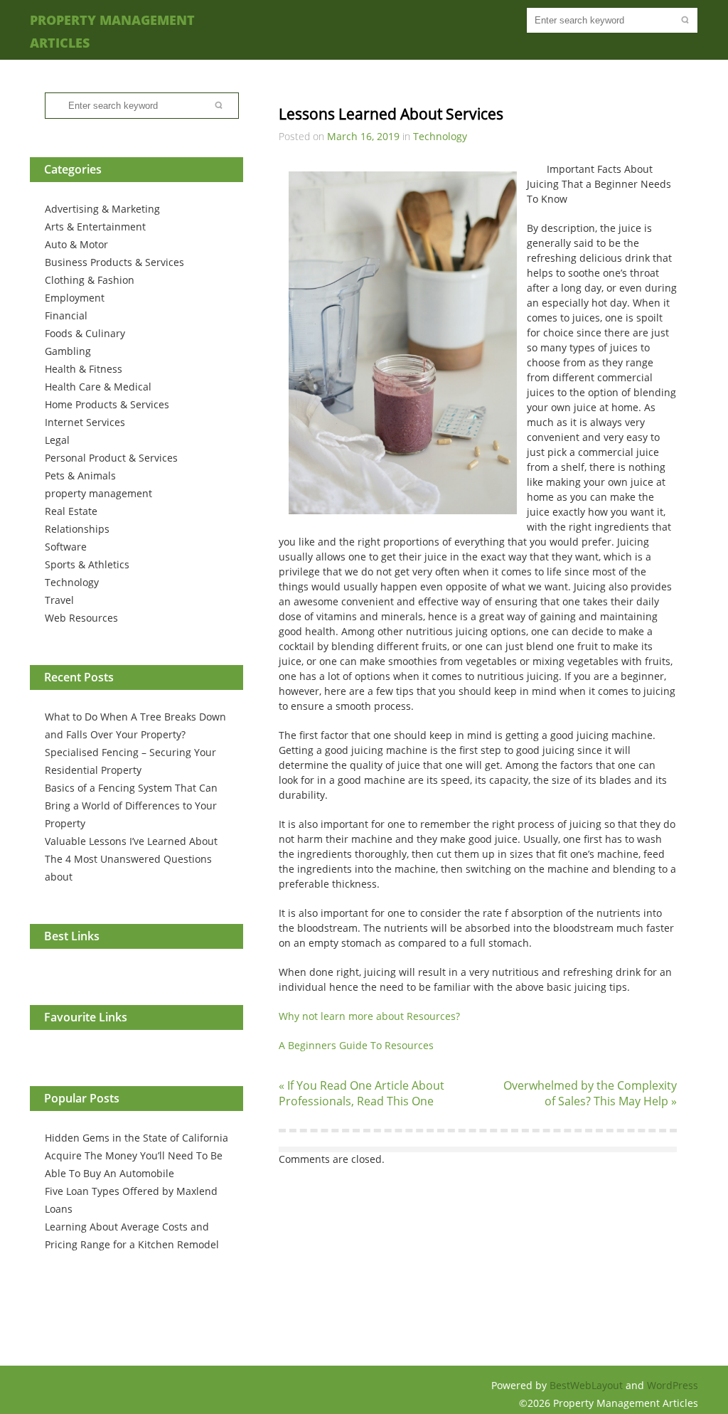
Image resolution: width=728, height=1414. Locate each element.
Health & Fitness (83, 369)
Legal (57, 440)
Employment (75, 297)
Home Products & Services (107, 404)
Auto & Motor (76, 244)
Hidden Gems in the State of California (136, 1137)
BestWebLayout (588, 1385)
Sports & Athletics (87, 564)
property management (98, 493)
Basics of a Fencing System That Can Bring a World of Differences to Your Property (131, 805)
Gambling (68, 351)
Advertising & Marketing (102, 209)
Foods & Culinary (85, 333)
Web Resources (81, 617)
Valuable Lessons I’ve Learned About (131, 841)
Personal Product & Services (111, 457)
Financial (66, 315)
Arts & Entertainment (95, 226)
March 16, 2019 (363, 136)
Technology (72, 582)
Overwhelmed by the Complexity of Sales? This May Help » (590, 1093)
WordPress (672, 1385)
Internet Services (85, 422)
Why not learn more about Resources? (369, 1016)
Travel (59, 600)
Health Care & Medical (98, 386)
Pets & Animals (80, 475)
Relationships (77, 529)
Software (66, 546)
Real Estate (71, 511)
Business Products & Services (114, 262)
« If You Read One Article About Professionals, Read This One (361, 1093)
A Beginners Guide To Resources (356, 1045)
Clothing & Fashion (89, 280)
